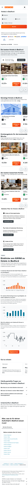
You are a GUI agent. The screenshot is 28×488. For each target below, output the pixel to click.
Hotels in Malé (7, 440)
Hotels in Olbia (7, 437)
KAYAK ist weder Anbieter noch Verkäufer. (12, 479)
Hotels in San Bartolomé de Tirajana (11, 442)
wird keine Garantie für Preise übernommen (10, 474)
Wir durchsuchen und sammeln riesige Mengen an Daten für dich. (13, 481)
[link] (8, 221)
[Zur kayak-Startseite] (9, 7)
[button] (2, 7)
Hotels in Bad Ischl (7, 435)
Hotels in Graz (7, 448)
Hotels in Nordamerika (18, 463)
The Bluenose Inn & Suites (8, 116)
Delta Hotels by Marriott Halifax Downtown (11, 155)
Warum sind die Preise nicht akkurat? (11, 484)
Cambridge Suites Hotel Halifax (10, 75)
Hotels (11, 463)
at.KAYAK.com (6, 463)
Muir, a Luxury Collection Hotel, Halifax (11, 191)
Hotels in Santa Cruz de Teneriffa (10, 439)
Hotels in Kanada (5, 464)
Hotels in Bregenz (7, 444)
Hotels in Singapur (7, 446)
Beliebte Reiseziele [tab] (7, 427)
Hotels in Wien (7, 454)
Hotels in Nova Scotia (14, 464)
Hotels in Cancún (7, 452)
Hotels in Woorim (7, 450)
